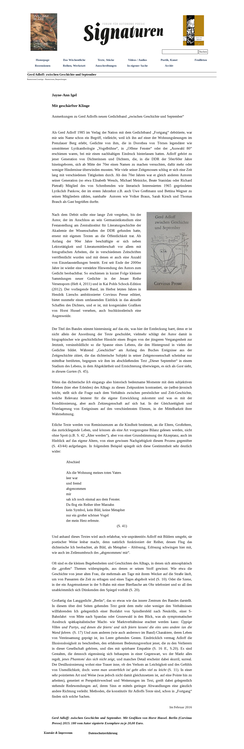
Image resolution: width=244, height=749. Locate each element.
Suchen (203, 51)
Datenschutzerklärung (102, 733)
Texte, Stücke (106, 59)
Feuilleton (201, 59)
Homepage (42, 59)
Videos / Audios (137, 59)
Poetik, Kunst (169, 59)
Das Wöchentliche (74, 59)
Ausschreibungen (105, 65)
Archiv (169, 65)
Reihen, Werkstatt (74, 65)
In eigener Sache (137, 65)
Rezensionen (42, 65)
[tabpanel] (122, 146)
